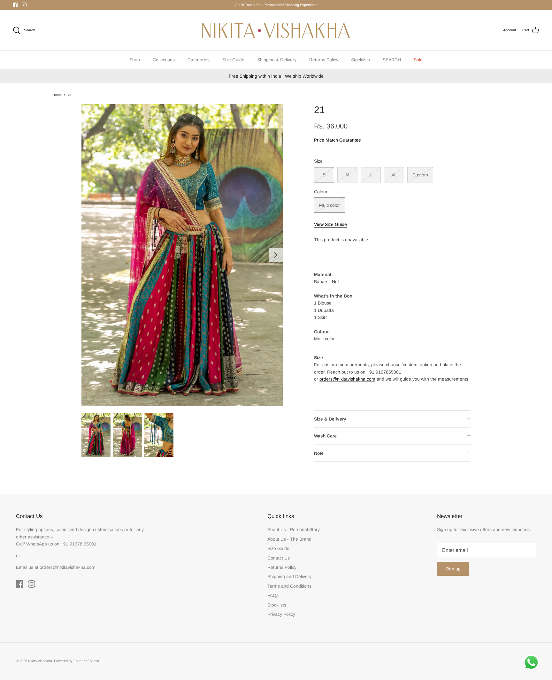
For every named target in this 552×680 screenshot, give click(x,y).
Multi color (329, 205)
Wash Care (325, 435)
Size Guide (233, 59)
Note (319, 453)
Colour (320, 191)
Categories (199, 59)
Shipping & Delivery (276, 59)
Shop (134, 59)
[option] (182, 255)
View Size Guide (330, 224)
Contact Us (278, 557)
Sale (418, 59)
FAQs (273, 595)
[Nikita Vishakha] (276, 30)
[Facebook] (15, 5)
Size (318, 161)
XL (394, 174)
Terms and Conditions (289, 586)
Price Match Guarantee (337, 140)
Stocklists (360, 59)
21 (70, 95)
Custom (420, 174)
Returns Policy (323, 59)
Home (57, 95)
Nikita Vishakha (40, 661)
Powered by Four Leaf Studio (76, 661)
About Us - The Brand (289, 539)
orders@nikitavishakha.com (347, 379)
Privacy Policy (281, 614)
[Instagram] (24, 5)
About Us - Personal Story (293, 529)
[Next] (276, 255)
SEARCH (392, 59)
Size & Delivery (330, 418)
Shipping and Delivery (289, 576)
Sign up (453, 568)
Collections (164, 59)
